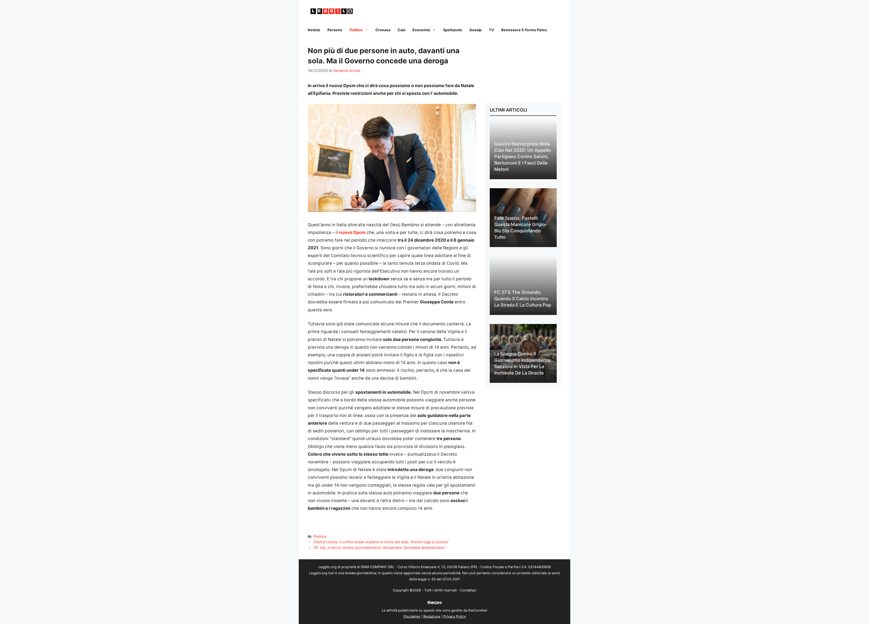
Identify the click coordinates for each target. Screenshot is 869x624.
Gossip (475, 30)
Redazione (431, 616)
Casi (401, 30)
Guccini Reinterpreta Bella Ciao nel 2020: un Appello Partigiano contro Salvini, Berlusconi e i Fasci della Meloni (522, 156)
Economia (421, 30)
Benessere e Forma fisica (524, 30)
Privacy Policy (454, 616)
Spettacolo (452, 30)
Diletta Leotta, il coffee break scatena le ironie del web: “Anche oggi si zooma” (381, 542)
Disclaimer (411, 616)
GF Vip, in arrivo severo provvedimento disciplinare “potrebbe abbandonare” (379, 547)
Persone (334, 30)
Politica (356, 30)
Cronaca (382, 30)
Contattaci (468, 590)
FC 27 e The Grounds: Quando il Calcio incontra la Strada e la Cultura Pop (522, 299)
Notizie (314, 30)
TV (491, 30)
